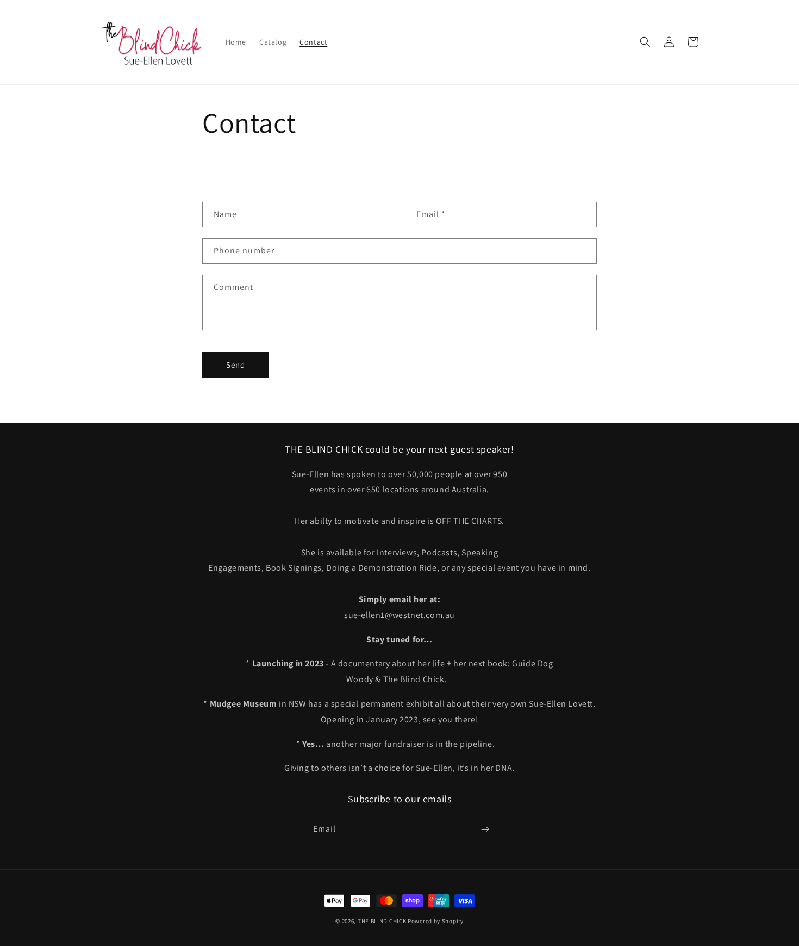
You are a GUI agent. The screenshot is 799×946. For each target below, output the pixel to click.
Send (235, 365)
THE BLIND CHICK (382, 921)
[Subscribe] (485, 829)
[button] (645, 42)
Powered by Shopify (436, 921)
